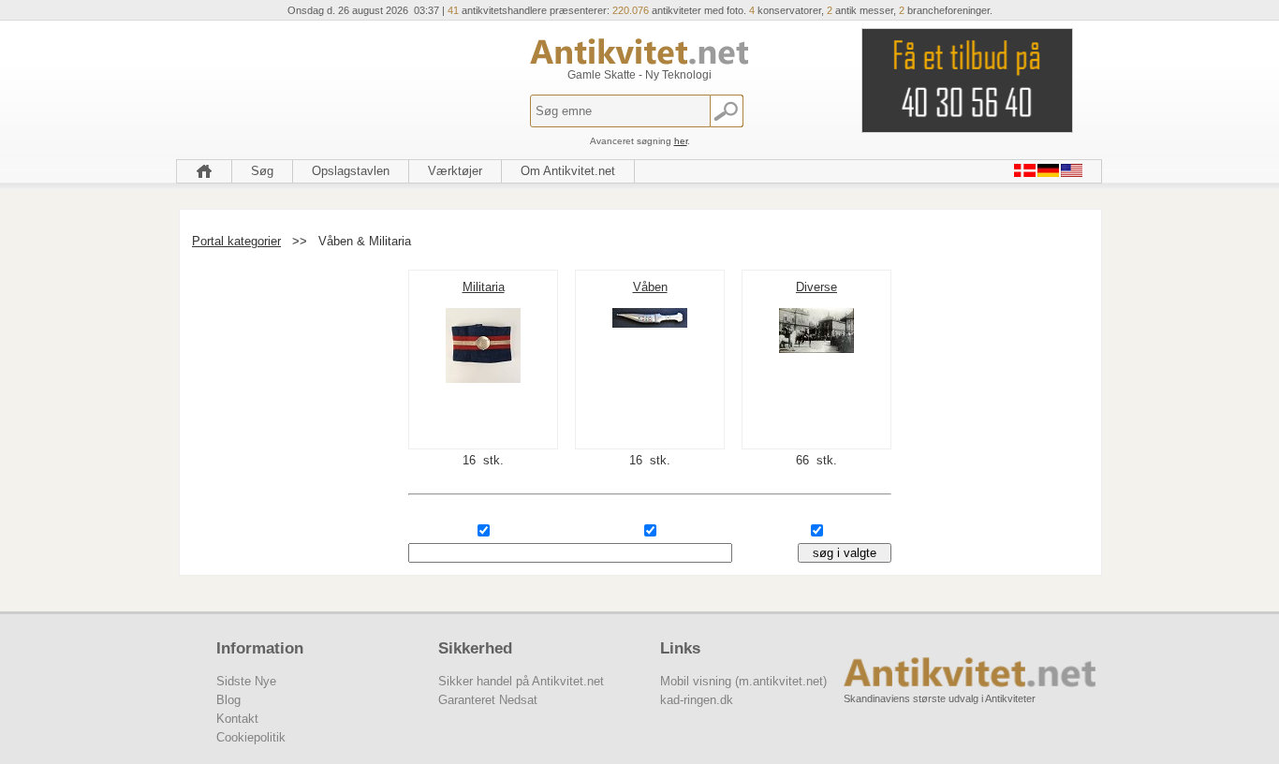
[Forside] (204, 171)
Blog (228, 700)
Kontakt (237, 719)
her (680, 141)
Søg (262, 171)
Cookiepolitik (251, 737)
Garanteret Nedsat (487, 700)
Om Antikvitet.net (568, 171)
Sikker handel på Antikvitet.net (521, 681)
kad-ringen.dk (696, 700)
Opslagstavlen (351, 171)
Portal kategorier (236, 241)
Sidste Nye (246, 681)
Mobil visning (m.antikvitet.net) (743, 681)
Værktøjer (455, 171)
